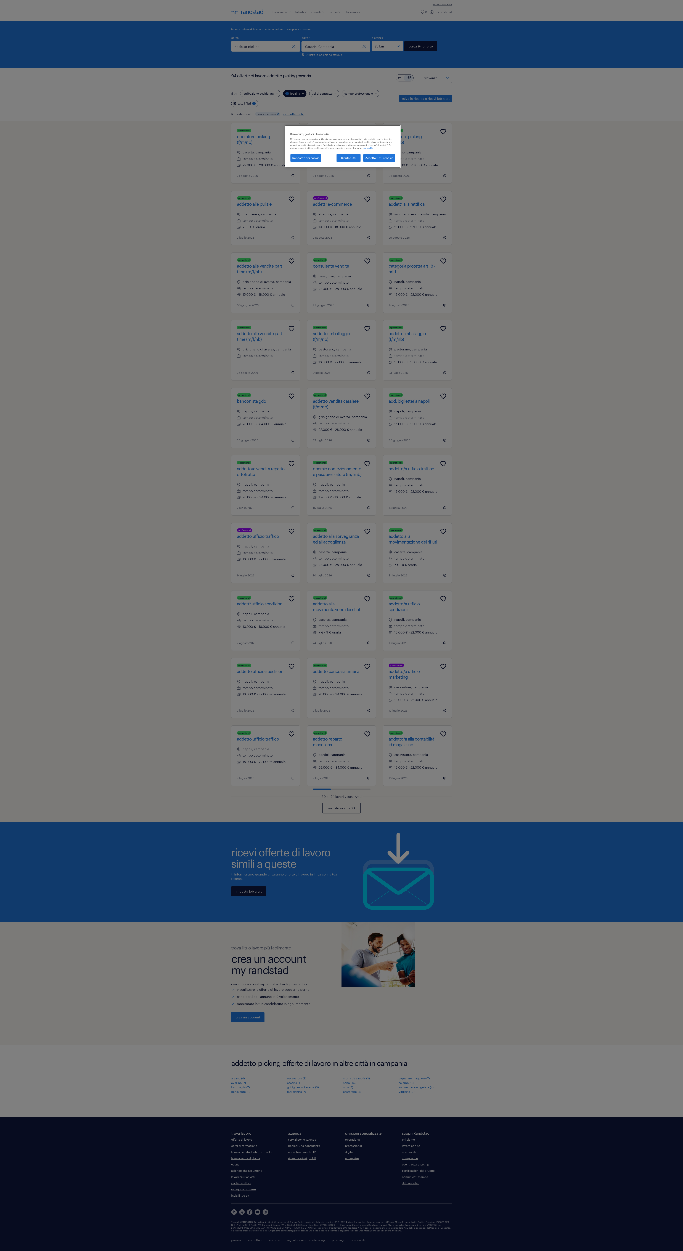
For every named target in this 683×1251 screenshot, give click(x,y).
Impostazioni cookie (305, 157)
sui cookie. (369, 148)
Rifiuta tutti (348, 157)
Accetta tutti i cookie (379, 157)
